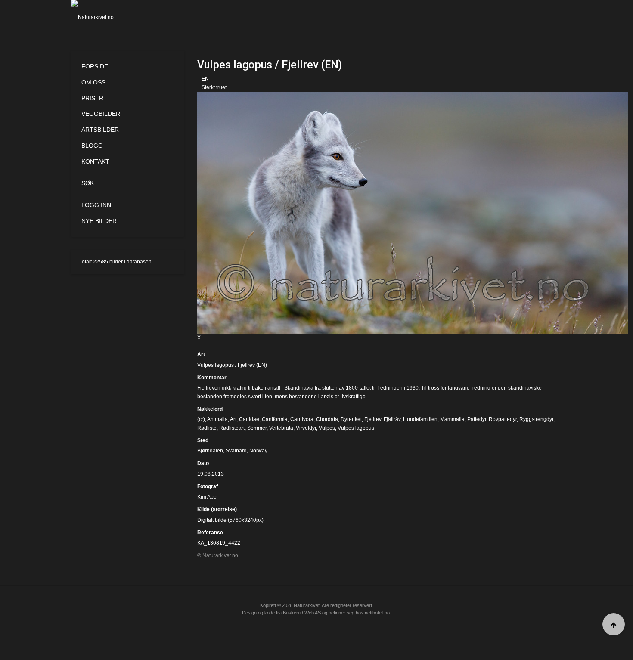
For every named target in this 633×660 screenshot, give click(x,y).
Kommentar (212, 378)
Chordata (327, 419)
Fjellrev (372, 419)
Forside (94, 66)
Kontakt (95, 161)
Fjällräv (392, 419)
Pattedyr (476, 419)
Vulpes (327, 428)
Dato (203, 463)
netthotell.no (377, 612)
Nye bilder (99, 220)
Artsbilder (100, 129)
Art (201, 354)
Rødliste (207, 428)
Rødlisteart (232, 428)
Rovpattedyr (503, 419)
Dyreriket (351, 419)
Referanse (210, 533)
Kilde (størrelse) (217, 509)
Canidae (249, 419)
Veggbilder (100, 113)
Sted (202, 440)
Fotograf (207, 486)
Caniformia (275, 419)
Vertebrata (281, 428)
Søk (87, 183)
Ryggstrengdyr (536, 419)
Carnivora (301, 419)
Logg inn (96, 204)
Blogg (92, 145)
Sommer (257, 428)
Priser (92, 98)
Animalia (217, 419)
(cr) (201, 419)
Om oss (93, 82)
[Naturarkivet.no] (106, 17)
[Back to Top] (613, 624)
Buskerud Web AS (302, 612)
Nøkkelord (210, 409)
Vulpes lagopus (356, 428)
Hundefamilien (420, 419)
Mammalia (452, 419)
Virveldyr (306, 428)
